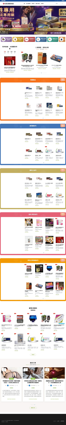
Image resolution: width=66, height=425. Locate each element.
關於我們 (33, 3)
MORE (63, 80)
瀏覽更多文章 (33, 407)
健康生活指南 (38, 3)
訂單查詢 (42, 3)
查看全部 (33, 354)
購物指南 (63, 0)
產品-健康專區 (28, 3)
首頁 (24, 3)
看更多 (63, 79)
